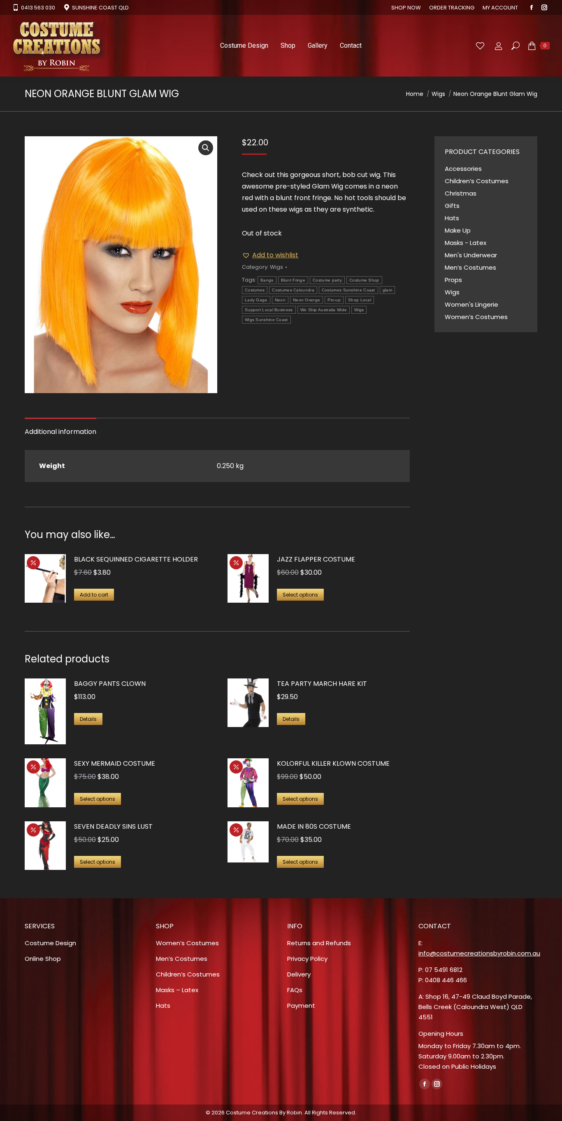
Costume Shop (364, 280)
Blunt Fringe (293, 280)
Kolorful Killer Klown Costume (333, 763)
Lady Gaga (256, 300)
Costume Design (50, 943)
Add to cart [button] (94, 594)
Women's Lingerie (471, 304)
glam (387, 290)
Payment (301, 1005)
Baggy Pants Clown (110, 683)
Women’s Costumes (476, 316)
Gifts (452, 205)
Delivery (299, 974)
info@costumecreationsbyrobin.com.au (479, 953)
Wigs (276, 267)
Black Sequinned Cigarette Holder (136, 559)
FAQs (294, 990)
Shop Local (359, 300)
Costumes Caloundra (293, 290)
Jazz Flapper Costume (316, 559)
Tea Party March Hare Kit (322, 683)
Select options (300, 594)
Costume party (327, 280)
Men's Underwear (471, 255)
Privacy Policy (307, 958)
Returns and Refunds (319, 943)
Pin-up (334, 300)
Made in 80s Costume (314, 826)
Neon (280, 300)
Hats (452, 218)
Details (88, 718)
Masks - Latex (465, 242)
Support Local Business (269, 310)
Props (453, 279)
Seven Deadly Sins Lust (113, 826)
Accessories (463, 168)
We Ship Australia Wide (323, 310)
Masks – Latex (177, 990)
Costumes (255, 290)
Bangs (267, 280)
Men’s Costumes (470, 267)
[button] (205, 147)
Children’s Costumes (477, 181)
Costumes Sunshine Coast (348, 290)
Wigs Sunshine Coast (266, 319)
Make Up (458, 230)
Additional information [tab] (60, 431)
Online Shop (43, 958)
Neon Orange (306, 300)
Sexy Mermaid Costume (114, 763)
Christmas (460, 193)
